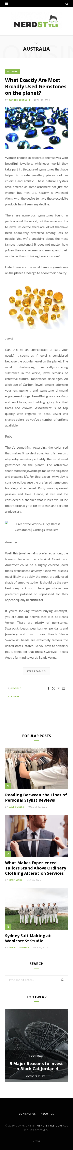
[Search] (66, 3)
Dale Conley (16, 806)
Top (37, 1141)
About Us (47, 1113)
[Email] (63, 688)
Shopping (12, 71)
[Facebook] (48, 688)
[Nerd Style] (36, 21)
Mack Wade (15, 879)
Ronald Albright (19, 100)
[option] (36, 1045)
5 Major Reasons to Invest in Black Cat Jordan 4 (36, 1066)
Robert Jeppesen (19, 947)
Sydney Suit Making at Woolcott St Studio (28, 938)
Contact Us (27, 1113)
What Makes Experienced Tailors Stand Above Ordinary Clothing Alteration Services (35, 868)
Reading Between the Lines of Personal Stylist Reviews (36, 797)
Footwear (36, 1055)
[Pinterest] (58, 688)
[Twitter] (53, 688)
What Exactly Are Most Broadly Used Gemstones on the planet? (36, 86)
